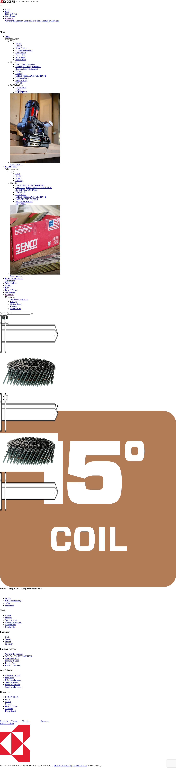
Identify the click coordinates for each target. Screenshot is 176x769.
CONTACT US (11, 697)
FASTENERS (11, 167)
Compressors (20, 53)
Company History (12, 675)
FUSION (19, 90)
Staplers (18, 46)
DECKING (20, 192)
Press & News (11, 14)
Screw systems (11, 620)
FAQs (7, 699)
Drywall (18, 83)
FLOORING (20, 194)
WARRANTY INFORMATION (18, 656)
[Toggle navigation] (1, 5)
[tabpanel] (88, 373)
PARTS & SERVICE (14, 278)
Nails (17, 174)
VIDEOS (9, 708)
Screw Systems (21, 48)
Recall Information (12, 665)
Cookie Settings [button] (94, 766)
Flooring (18, 73)
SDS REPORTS (12, 658)
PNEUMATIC (21, 92)
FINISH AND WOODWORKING (29, 185)
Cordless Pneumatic (13, 622)
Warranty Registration (14, 21)
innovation (9, 605)
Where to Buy (11, 283)
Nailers (18, 43)
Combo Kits (20, 55)
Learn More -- (16, 164)
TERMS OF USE (79, 766)
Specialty (19, 181)
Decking (18, 71)
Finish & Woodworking (25, 64)
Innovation (9, 678)
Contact (45, 21)
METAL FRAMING (24, 201)
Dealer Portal (10, 711)
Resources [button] (9, 18)
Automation (10, 281)
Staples (18, 176)
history (8, 598)
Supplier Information (13, 687)
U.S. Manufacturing (13, 601)
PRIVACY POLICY (62, 766)
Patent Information (12, 685)
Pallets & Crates (21, 78)
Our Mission (10, 16)
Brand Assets (54, 21)
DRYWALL (20, 204)
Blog (7, 11)
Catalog (26, 21)
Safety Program (11, 682)
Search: (3, 313)
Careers (8, 9)
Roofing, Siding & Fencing (26, 69)
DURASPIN (20, 87)
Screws (18, 178)
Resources (9, 295)
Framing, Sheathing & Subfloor (28, 67)
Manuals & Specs (12, 661)
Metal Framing (21, 80)
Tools (7, 36)
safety (7, 603)
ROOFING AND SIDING (26, 190)
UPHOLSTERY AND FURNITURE (30, 76)
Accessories (20, 57)
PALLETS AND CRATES (26, 199)
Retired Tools (35, 21)
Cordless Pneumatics (23, 50)
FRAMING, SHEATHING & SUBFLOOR (33, 187)
